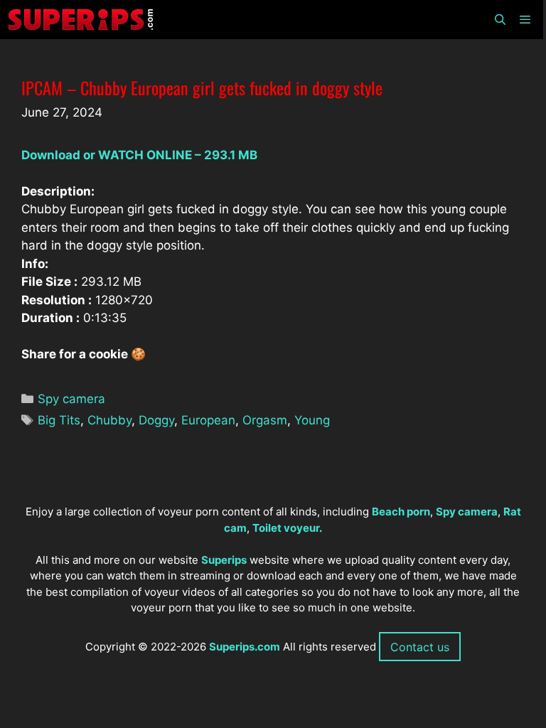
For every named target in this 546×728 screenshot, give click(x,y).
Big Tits (59, 420)
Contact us (419, 647)
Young (312, 420)
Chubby (109, 420)
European (208, 420)
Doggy (156, 420)
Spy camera (71, 399)
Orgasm (264, 420)
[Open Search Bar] (499, 19)
